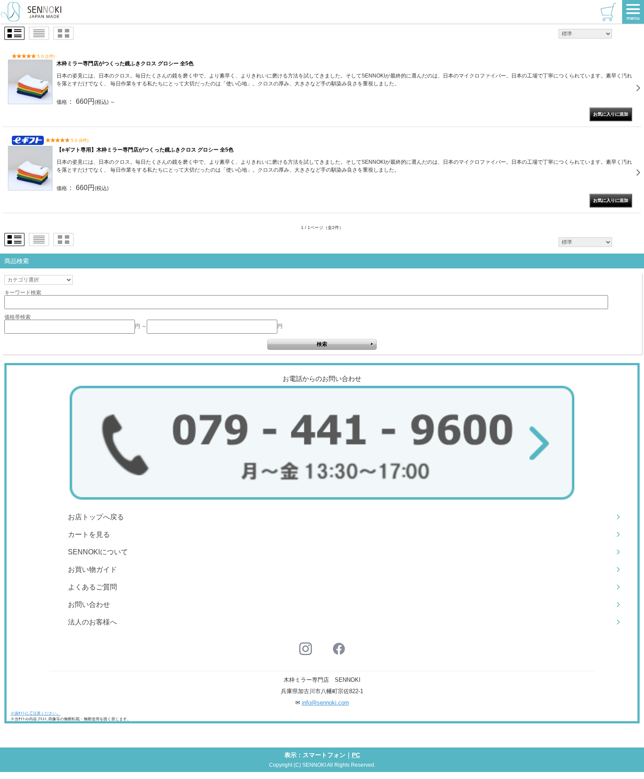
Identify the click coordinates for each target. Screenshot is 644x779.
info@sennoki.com (325, 702)
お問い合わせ (89, 604)
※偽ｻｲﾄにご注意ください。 (35, 713)
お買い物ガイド (92, 569)
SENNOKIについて (98, 552)
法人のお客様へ (92, 622)
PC (356, 754)
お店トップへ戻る (96, 517)
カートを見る (89, 534)
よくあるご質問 (92, 587)
